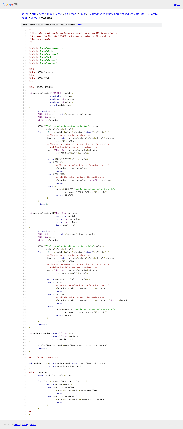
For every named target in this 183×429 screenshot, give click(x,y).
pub (34, 14)
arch (154, 14)
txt (171, 424)
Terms (33, 424)
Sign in (177, 4)
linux (49, 14)
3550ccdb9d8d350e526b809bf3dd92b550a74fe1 (117, 14)
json (178, 424)
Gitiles (17, 424)
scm (41, 14)
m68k (24, 18)
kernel (25, 14)
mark (74, 14)
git (66, 14)
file (80, 25)
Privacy (25, 424)
